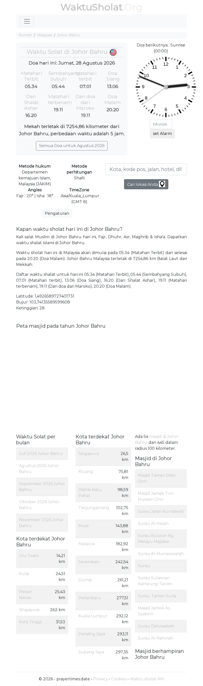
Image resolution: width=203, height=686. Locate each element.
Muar (83, 525)
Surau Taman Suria (157, 596)
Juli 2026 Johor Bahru (41, 453)
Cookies (118, 679)
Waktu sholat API (147, 679)
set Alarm (162, 133)
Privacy (100, 679)
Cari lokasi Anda (143, 184)
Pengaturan (57, 213)
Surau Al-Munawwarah (161, 553)
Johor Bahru (68, 35)
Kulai (24, 573)
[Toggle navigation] (27, 21)
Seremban (88, 561)
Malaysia (44, 35)
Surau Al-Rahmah (155, 638)
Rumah (25, 35)
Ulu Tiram (29, 555)
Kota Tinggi (30, 622)
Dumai (85, 580)
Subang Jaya (91, 652)
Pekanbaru (89, 598)
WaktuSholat (91, 7)
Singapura (29, 609)
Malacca (86, 543)
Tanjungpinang (93, 507)
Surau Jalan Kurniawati (161, 511)
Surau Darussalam (156, 626)
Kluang (85, 471)
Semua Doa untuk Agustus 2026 (71, 145)
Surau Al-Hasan (153, 523)
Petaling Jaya (91, 634)
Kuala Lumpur (92, 616)
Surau (144, 565)
